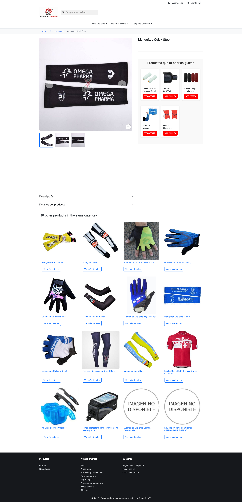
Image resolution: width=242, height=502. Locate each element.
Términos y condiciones (92, 472)
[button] (175, 3)
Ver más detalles (51, 269)
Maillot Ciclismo (119, 23)
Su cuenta (127, 459)
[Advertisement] (86, 173)
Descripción (46, 196)
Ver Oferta (149, 96)
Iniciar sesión (129, 469)
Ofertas (42, 465)
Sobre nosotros (88, 476)
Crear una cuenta (131, 472)
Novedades (44, 469)
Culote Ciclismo (98, 23)
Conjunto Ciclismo (141, 23)
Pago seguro (87, 479)
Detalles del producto (52, 204)
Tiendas (84, 490)
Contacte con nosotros (92, 483)
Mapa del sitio (87, 486)
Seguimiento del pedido (134, 465)
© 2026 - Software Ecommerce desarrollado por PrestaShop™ (121, 498)
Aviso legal (86, 469)
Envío (83, 465)
